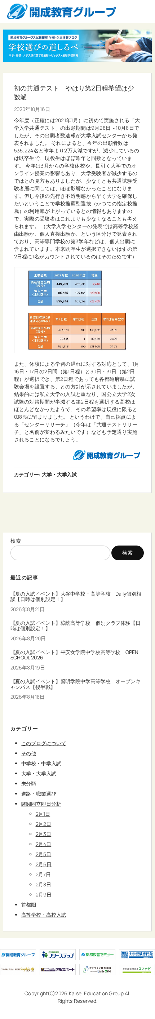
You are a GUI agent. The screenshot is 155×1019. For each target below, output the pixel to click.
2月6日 (44, 864)
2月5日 (44, 854)
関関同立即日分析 (41, 803)
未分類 (28, 783)
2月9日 (44, 894)
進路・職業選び (38, 793)
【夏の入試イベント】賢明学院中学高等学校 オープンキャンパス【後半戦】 (75, 684)
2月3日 (44, 834)
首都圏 (28, 904)
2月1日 (43, 813)
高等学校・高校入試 (43, 914)
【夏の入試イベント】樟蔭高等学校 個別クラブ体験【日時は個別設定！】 (75, 626)
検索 (16, 540)
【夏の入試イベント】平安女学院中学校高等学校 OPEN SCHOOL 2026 (74, 655)
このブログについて (43, 743)
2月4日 (44, 844)
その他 (28, 753)
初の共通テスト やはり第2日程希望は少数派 (74, 93)
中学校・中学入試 (41, 763)
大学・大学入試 (59, 474)
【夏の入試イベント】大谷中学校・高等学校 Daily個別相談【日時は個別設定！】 (75, 596)
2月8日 (44, 884)
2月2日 (44, 823)
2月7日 (43, 874)
